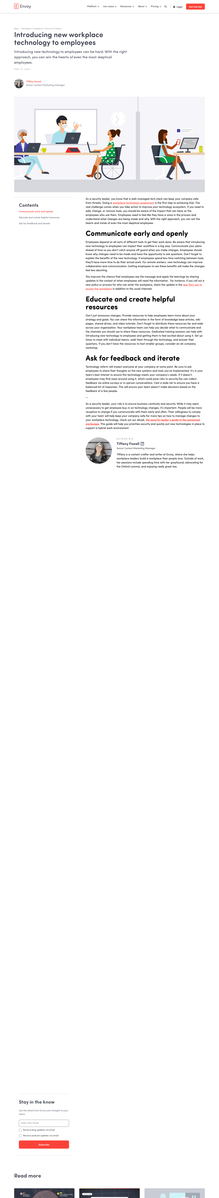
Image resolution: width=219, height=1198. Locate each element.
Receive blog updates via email (39, 1130)
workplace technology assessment (133, 203)
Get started (195, 6)
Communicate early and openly (36, 211)
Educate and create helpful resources (39, 217)
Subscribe (44, 1144)
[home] (22, 6)
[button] (93, 7)
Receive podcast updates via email (41, 1136)
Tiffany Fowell (33, 82)
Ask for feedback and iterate (34, 223)
